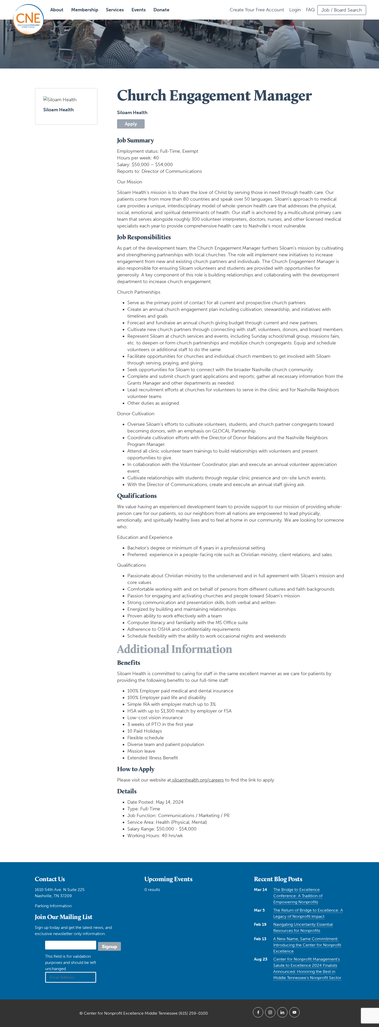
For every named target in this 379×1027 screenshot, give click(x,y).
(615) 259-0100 (193, 1013)
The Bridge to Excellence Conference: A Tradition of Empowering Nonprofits (298, 895)
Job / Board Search (342, 10)
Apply (131, 124)
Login (295, 10)
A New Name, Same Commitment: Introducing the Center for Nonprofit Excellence (307, 945)
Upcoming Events (168, 879)
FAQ (310, 10)
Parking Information (53, 905)
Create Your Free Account (257, 10)
